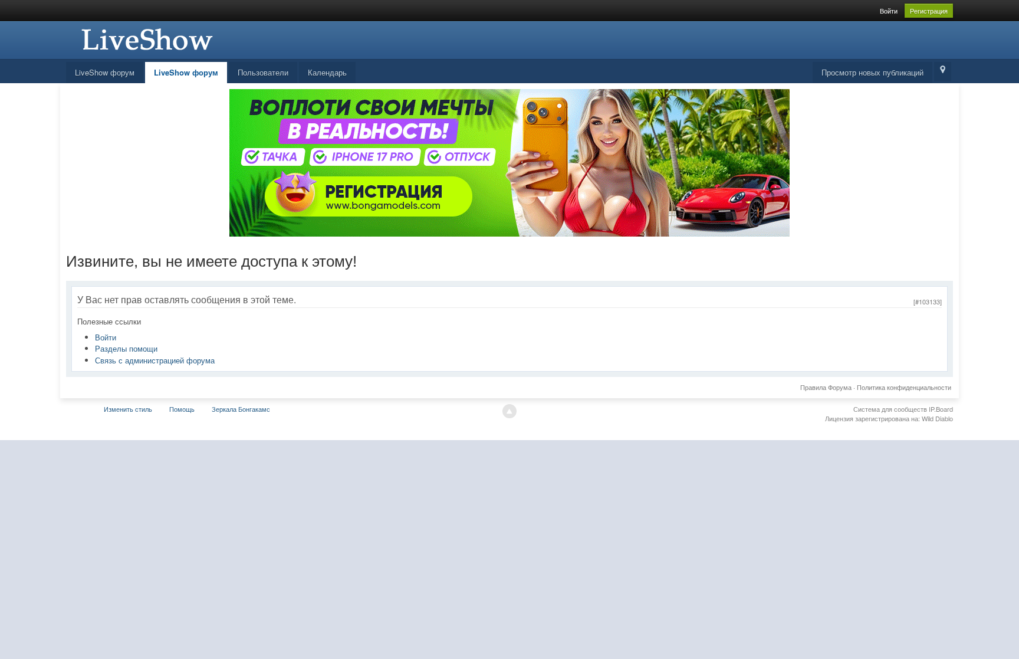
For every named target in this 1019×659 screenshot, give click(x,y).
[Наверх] (509, 411)
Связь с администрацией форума (155, 360)
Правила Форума (826, 387)
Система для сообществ (890, 409)
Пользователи (263, 72)
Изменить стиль (128, 409)
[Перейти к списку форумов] (145, 38)
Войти (889, 10)
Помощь (182, 409)
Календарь (327, 72)
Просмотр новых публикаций (872, 72)
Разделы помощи (126, 348)
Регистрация (929, 10)
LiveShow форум (104, 72)
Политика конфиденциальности (904, 387)
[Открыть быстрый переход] (942, 71)
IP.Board (941, 409)
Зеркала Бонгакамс (241, 409)
